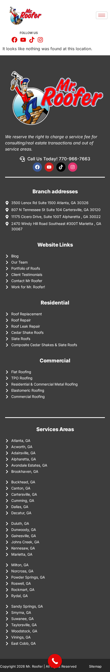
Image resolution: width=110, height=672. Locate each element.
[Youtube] (49, 167)
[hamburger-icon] (101, 15)
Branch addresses (55, 191)
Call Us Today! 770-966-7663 (58, 158)
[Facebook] (37, 167)
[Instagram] (72, 167)
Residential (55, 303)
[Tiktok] (60, 167)
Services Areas (55, 429)
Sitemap (96, 666)
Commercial (55, 360)
